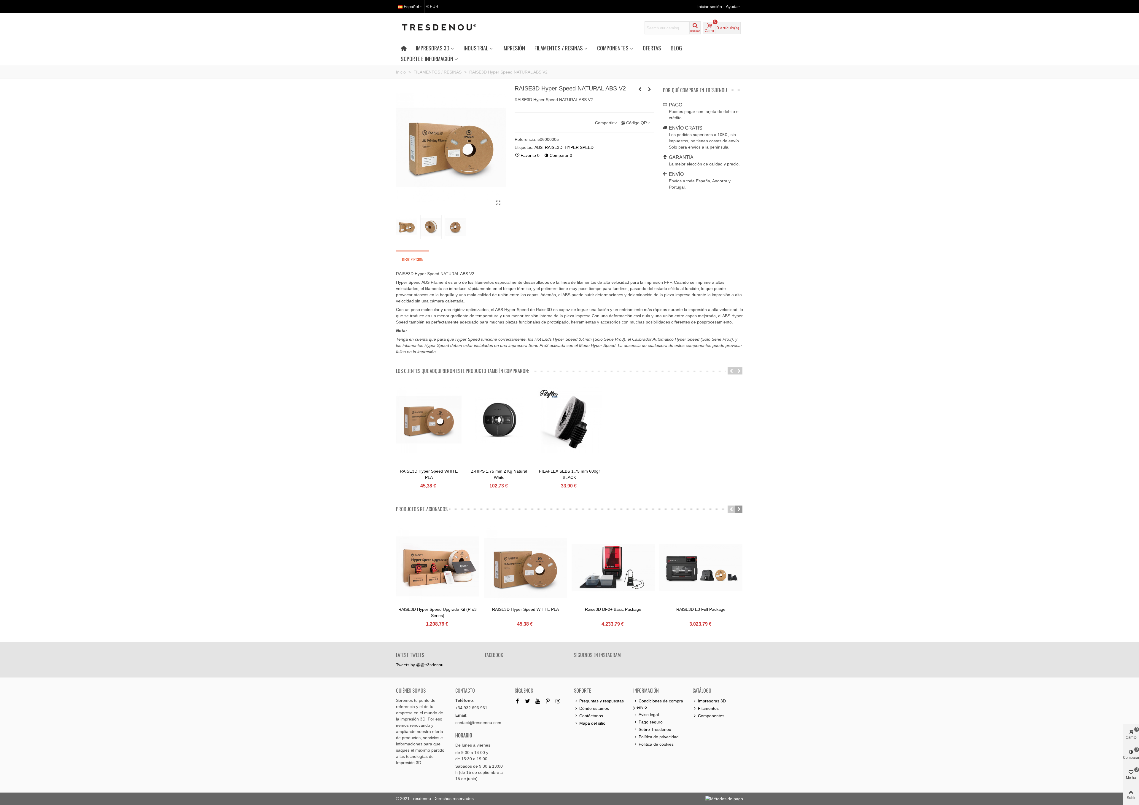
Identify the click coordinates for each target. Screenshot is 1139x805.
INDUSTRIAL (476, 48)
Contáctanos (591, 715)
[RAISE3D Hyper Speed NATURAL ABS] (498, 202)
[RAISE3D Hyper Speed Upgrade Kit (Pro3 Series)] (437, 567)
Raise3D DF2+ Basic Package (613, 609)
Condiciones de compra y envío (658, 704)
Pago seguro (651, 722)
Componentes (711, 715)
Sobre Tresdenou (655, 729)
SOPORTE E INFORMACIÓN (427, 59)
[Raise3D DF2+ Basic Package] (613, 567)
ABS (538, 147)
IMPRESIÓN (513, 48)
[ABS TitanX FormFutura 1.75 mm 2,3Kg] (640, 89)
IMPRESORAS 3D (432, 48)
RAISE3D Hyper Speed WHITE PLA (429, 474)
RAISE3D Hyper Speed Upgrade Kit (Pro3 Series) (437, 612)
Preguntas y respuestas (601, 701)
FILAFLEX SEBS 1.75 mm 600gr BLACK (569, 474)
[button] (731, 370)
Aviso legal (649, 714)
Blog (676, 48)
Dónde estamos (594, 708)
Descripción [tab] (412, 259)
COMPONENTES (613, 48)
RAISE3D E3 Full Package (701, 609)
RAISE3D (553, 147)
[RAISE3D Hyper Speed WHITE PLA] (649, 89)
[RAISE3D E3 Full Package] (700, 567)
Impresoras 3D (712, 701)
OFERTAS (652, 48)
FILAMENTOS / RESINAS (558, 48)
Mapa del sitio (592, 723)
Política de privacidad (659, 736)
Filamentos (708, 708)
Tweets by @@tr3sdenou (419, 664)
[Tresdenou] (446, 28)
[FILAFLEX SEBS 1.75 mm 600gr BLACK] (569, 419)
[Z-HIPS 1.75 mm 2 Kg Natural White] (499, 419)
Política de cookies (656, 744)
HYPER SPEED (579, 147)
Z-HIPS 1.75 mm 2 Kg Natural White (499, 474)
